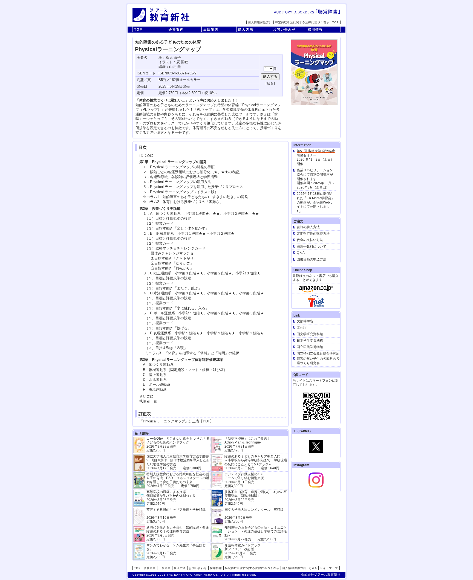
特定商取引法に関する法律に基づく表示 (302, 22)
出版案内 (211, 29)
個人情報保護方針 (260, 22)
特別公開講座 (320, 174)
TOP (335, 22)
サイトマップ (329, 568)
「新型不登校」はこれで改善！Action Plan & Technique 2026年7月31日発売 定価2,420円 (247, 444)
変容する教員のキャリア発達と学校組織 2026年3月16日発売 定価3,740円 (176, 515)
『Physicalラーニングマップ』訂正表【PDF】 (176, 421)
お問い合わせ (284, 29)
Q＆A (313, 568)
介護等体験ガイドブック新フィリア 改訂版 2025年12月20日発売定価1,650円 (242, 551)
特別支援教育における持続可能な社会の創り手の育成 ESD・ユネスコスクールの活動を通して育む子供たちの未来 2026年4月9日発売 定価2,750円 (177, 480)
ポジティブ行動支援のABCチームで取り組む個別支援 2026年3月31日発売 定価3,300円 (244, 480)
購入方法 (245, 29)
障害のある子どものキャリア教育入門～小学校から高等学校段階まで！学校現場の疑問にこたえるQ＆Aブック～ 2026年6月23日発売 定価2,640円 (255, 462)
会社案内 (176, 29)
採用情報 (315, 29)
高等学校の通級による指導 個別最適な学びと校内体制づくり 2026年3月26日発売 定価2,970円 (171, 498)
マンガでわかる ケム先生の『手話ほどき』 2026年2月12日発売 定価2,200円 (176, 551)
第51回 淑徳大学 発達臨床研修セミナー (316, 153)
